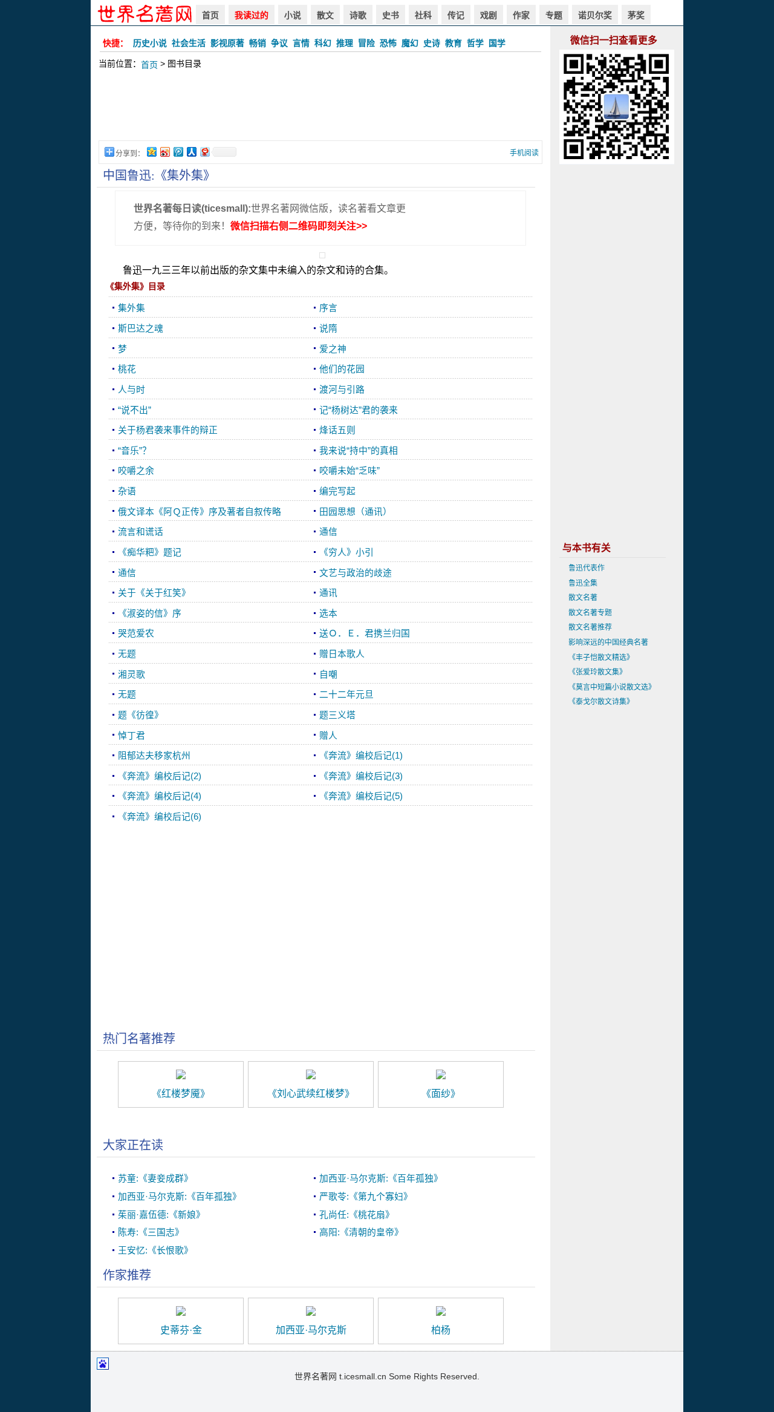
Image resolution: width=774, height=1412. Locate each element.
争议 (279, 43)
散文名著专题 (590, 613)
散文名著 (582, 597)
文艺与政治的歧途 (355, 573)
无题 (127, 654)
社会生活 (189, 43)
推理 (344, 43)
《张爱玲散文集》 (597, 672)
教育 (453, 43)
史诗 (431, 43)
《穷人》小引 (346, 552)
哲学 (475, 43)
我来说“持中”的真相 (358, 451)
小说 (292, 15)
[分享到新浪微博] (164, 151)
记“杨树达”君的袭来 (358, 410)
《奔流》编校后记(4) (159, 796)
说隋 (328, 328)
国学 (497, 43)
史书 (390, 15)
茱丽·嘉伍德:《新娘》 (161, 1215)
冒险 (366, 43)
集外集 (131, 308)
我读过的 (251, 15)
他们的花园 (342, 369)
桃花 (127, 369)
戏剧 (488, 15)
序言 (328, 308)
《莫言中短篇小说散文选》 (611, 687)
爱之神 (332, 349)
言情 (301, 43)
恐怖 (388, 43)
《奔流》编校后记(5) (361, 796)
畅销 (257, 43)
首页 (210, 15)
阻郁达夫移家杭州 (154, 755)
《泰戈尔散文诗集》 (601, 702)
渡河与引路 (342, 389)
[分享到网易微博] (204, 151)
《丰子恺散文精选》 (601, 657)
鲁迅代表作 (586, 568)
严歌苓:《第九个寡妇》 (365, 1196)
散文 (325, 15)
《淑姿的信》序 (149, 613)
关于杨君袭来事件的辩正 (168, 430)
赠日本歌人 (342, 654)
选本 (328, 613)
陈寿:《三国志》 (151, 1232)
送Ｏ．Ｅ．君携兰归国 (364, 633)
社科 (423, 15)
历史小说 (150, 43)
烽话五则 (337, 430)
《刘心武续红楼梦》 (310, 1093)
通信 (328, 532)
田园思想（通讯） (355, 512)
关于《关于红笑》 (154, 593)
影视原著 (227, 43)
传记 (455, 15)
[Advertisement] (320, 111)
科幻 (322, 43)
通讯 (328, 593)
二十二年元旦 (346, 694)
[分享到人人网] (191, 151)
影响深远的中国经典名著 (608, 642)
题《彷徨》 (140, 715)
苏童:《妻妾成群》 (155, 1178)
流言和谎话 (140, 532)
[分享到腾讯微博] (177, 151)
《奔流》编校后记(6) (159, 817)
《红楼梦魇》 (181, 1093)
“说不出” (134, 410)
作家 (521, 15)
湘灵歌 (131, 674)
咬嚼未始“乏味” (349, 471)
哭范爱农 (136, 633)
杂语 (127, 491)
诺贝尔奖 (595, 15)
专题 (553, 15)
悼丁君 (131, 735)
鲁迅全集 (582, 583)
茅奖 (636, 15)
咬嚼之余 (136, 471)
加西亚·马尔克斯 (311, 1330)
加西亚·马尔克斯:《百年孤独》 (381, 1178)
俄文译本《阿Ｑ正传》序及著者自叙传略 (199, 512)
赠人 (328, 735)
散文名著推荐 (590, 627)
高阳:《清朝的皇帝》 (361, 1232)
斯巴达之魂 (140, 328)
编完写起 (337, 491)
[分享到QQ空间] (151, 151)
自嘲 (328, 674)
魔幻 (410, 43)
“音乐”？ (134, 451)
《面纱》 (440, 1093)
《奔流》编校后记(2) (159, 776)
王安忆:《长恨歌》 (155, 1250)
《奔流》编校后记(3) (361, 776)
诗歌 (358, 15)
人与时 (131, 389)
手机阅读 (524, 153)
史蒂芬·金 (181, 1330)
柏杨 (440, 1330)
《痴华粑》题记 (149, 552)
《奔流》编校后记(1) (361, 755)
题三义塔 (337, 715)
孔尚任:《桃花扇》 (356, 1215)
